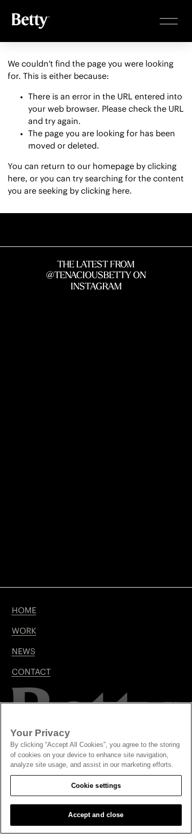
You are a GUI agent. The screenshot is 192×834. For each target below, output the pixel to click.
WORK (24, 631)
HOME (24, 611)
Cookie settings (96, 785)
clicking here (105, 191)
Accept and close (95, 815)
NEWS (23, 652)
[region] (96, 768)
